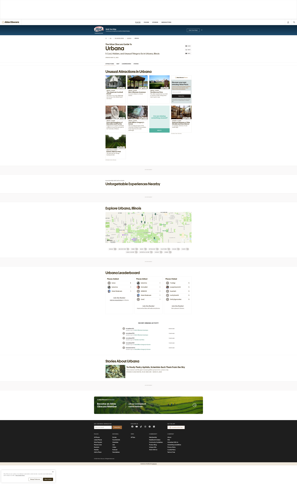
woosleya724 (130, 333)
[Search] (294, 22)
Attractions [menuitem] (109, 63)
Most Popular (98, 442)
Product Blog (153, 444)
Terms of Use (171, 452)
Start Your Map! (193, 30)
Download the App (177, 427)
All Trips (133, 437)
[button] (118, 88)
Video (114, 447)
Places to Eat (98, 444)
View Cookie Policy (20, 475)
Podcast (114, 449)
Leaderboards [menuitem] (126, 63)
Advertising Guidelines (174, 444)
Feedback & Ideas (154, 439)
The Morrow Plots (139, 339)
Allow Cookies (48, 479)
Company (170, 434)
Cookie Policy (171, 449)
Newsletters (116, 452)
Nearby (96, 449)
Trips (132, 434)
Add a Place (97, 452)
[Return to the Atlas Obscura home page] (11, 22)
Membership (153, 437)
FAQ (168, 439)
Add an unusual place (116, 300)
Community (153, 434)
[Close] (53, 471)
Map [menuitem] (118, 63)
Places (96, 434)
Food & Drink (116, 439)
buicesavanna (130, 347)
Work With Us (153, 449)
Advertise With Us (172, 442)
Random (96, 447)
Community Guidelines (156, 442)
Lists (113, 444)
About (169, 437)
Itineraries (115, 442)
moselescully (130, 328)
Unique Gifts (152, 447)
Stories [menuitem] (136, 63)
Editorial (115, 434)
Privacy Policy (181, 100)
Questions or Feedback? (148, 463)
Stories (114, 437)
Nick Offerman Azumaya (141, 330)
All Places (97, 437)
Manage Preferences (35, 479)
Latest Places (98, 439)
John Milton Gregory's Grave (142, 344)
